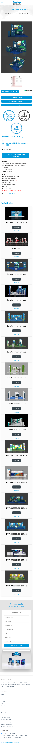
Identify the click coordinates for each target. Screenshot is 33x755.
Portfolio (3, 701)
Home (6, 10)
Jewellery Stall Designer (6, 722)
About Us (3, 696)
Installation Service (5, 717)
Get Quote (16, 227)
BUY (13, 193)
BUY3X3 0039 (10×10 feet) (10, 91)
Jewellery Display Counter (7, 726)
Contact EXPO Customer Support (16, 155)
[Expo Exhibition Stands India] (17, 2)
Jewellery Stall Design (6, 719)
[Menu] (2, 3)
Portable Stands (4, 712)
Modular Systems (5, 715)
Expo (2, 703)
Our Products (4, 699)
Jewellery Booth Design (6, 724)
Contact (3, 706)
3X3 (11, 10)
